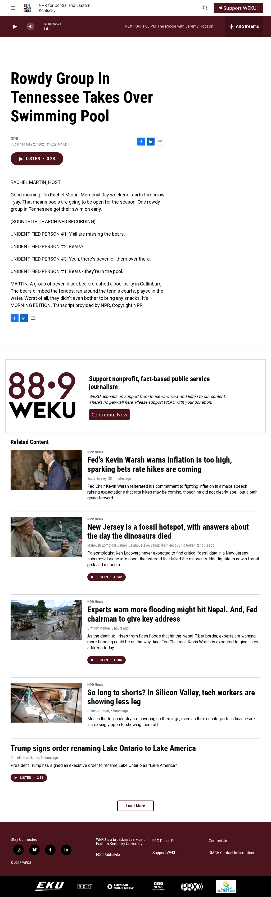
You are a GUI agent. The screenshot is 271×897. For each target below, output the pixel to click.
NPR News (95, 452)
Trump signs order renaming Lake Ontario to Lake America (103, 748)
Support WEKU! (241, 8)
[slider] (39, 26)
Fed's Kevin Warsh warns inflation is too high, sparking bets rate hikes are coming (159, 464)
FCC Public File (108, 855)
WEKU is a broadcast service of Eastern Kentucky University (121, 842)
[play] (14, 27)
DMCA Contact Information (231, 853)
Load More (135, 805)
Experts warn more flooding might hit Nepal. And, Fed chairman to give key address (172, 614)
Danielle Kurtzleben (25, 757)
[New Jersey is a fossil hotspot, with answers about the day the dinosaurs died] (46, 537)
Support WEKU (164, 853)
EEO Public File (164, 841)
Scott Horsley (97, 478)
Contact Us (218, 841)
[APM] (120, 886)
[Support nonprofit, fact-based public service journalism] (42, 396)
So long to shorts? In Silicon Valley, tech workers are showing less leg (171, 697)
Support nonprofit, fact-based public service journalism (149, 383)
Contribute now (109, 414)
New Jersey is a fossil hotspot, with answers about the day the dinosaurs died (168, 531)
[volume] (30, 27)
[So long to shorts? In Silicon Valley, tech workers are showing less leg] (46, 703)
